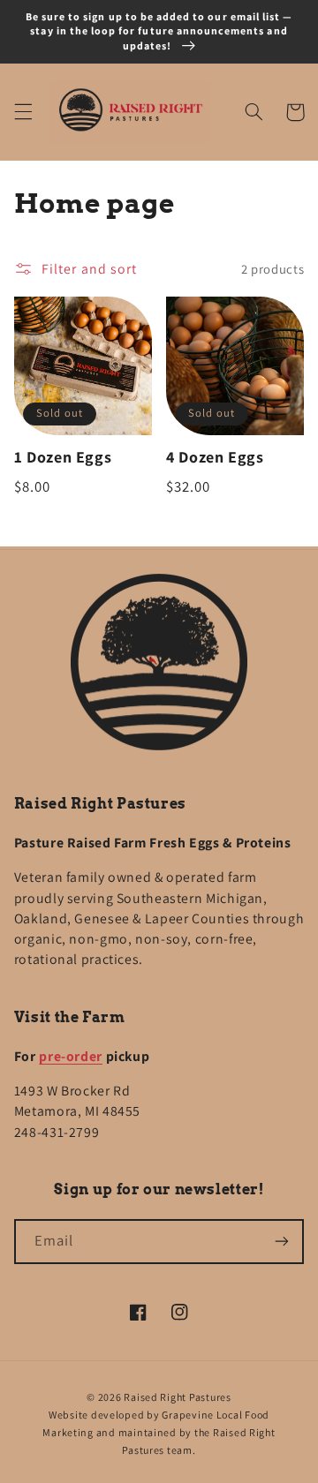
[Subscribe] (281, 1241)
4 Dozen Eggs (215, 457)
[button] (23, 112)
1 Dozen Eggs (63, 457)
